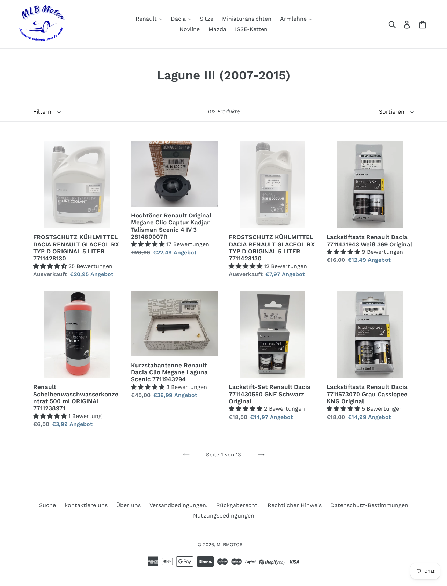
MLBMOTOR (230, 544)
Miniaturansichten (246, 18)
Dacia (179, 18)
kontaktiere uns (86, 505)
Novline (189, 29)
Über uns (128, 505)
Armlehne (294, 18)
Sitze (206, 18)
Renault (147, 18)
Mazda (217, 29)
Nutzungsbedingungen (223, 515)
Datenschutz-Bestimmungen (369, 505)
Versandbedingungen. (178, 505)
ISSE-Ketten (251, 29)
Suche (47, 505)
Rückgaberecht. (237, 505)
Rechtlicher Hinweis (295, 505)
